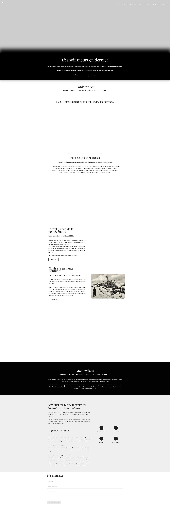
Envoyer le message (54, 502)
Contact (155, 4)
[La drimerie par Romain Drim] (5, 4)
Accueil (118, 4)
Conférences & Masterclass (129, 4)
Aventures (140, 4)
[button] (108, 243)
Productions (148, 4)
